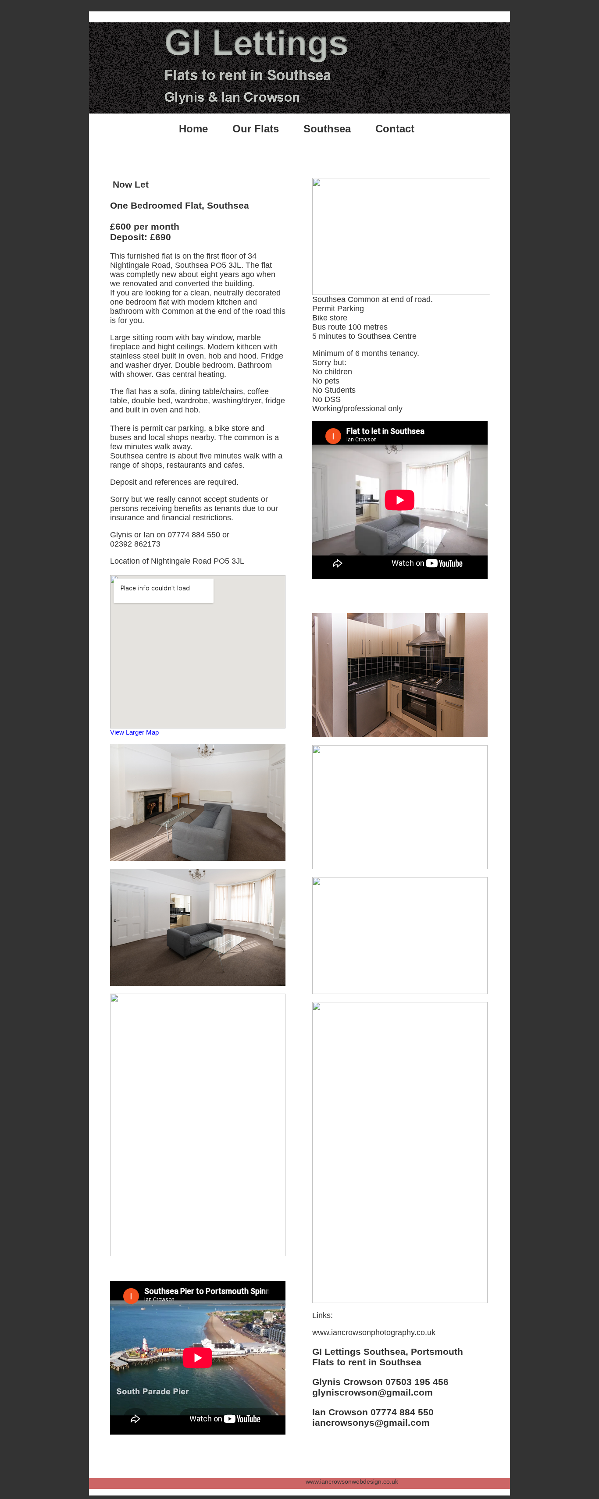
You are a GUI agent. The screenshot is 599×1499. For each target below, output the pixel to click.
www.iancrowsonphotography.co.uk (373, 1332)
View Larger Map (134, 732)
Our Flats (255, 129)
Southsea (327, 129)
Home (193, 129)
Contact (394, 129)
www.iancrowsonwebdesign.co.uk (267, 1481)
